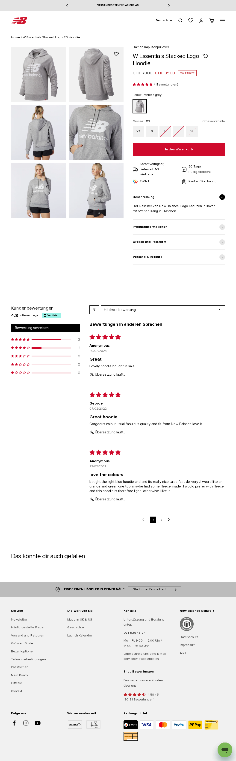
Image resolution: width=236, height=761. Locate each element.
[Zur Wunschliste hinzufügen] (116, 54)
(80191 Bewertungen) (139, 699)
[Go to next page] (170, 520)
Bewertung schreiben (32, 328)
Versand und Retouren (27, 635)
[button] (143, 84)
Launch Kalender (79, 635)
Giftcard (16, 683)
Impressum (187, 645)
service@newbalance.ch (141, 659)
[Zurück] (67, 5)
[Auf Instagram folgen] (26, 723)
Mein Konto (19, 675)
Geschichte (75, 627)
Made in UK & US (79, 619)
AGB (183, 653)
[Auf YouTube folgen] (38, 723)
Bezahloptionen (23, 651)
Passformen (19, 667)
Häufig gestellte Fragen (28, 627)
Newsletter (19, 619)
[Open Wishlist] (190, 20)
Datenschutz (189, 637)
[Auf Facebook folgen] (14, 723)
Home (15, 37)
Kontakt (16, 691)
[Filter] (94, 309)
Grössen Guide (22, 643)
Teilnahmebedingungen (28, 659)
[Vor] (169, 5)
